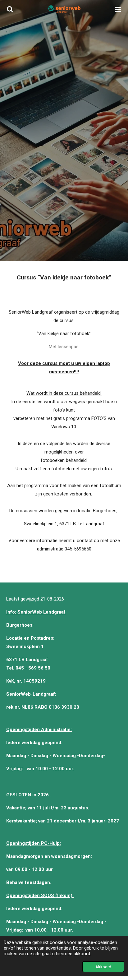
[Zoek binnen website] (10, 9)
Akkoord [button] (103, 966)
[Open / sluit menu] (118, 9)
